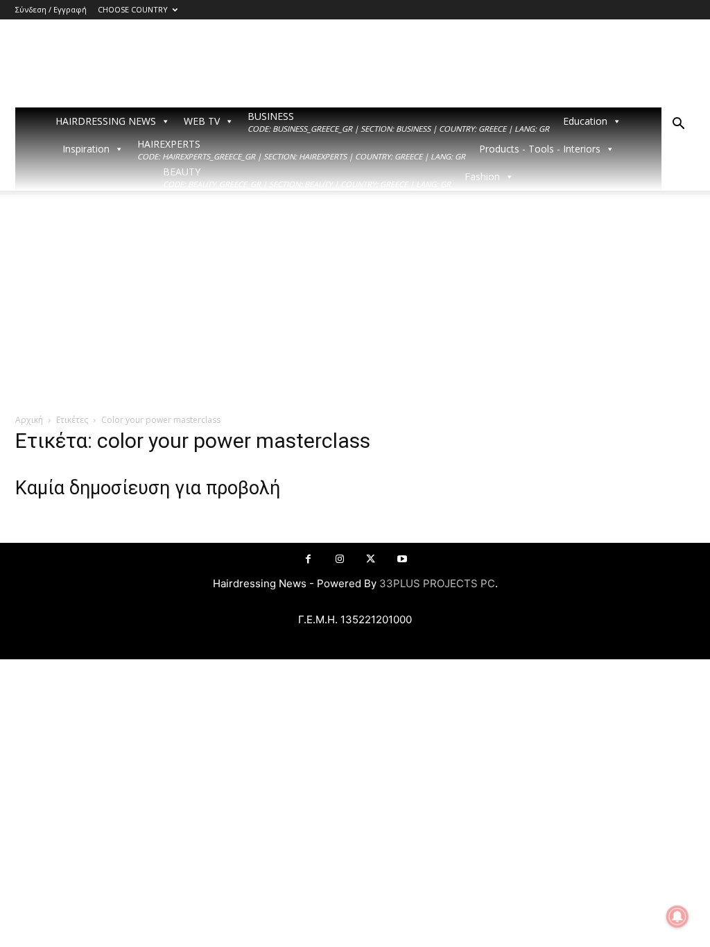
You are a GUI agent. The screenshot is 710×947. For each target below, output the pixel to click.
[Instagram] (339, 559)
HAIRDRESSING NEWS (105, 121)
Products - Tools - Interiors (539, 148)
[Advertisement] (355, 309)
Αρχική (29, 420)
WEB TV (202, 121)
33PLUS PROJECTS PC (437, 583)
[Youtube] (402, 559)
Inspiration (86, 148)
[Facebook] (308, 559)
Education (585, 121)
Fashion (482, 176)
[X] (370, 559)
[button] (678, 125)
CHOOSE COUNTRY (133, 9)
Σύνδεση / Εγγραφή (51, 9)
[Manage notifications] (677, 916)
